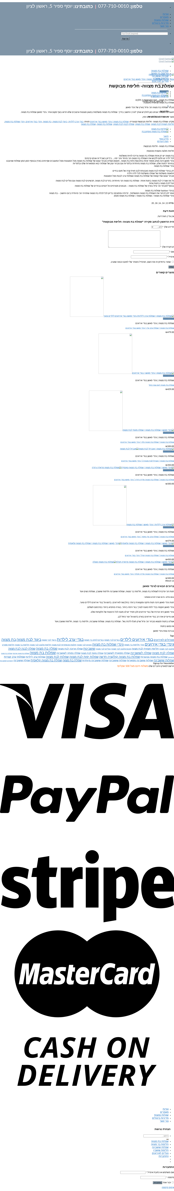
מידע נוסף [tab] (164, 139)
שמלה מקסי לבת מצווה (92, 653)
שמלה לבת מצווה (163, 653)
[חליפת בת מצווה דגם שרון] (160, 93)
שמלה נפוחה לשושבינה (68, 653)
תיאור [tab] (166, 136)
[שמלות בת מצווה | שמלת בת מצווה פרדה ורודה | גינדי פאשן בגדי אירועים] (133, 468)
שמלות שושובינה (117, 660)
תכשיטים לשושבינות (6, 661)
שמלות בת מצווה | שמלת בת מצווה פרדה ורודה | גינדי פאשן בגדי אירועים (144, 480)
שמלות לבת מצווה (57, 656)
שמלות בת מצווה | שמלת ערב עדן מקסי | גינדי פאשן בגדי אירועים (147, 537)
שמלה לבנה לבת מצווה (123, 124)
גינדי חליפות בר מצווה (134, 645)
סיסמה (170, 1177)
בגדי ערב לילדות (76, 122)
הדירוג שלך (168, 227)
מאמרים (164, 17)
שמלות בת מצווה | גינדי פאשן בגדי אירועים (143, 79)
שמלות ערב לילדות (35, 657)
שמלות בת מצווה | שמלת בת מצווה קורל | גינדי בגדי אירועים (149, 555)
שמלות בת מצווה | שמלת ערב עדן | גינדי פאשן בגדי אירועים (149, 328)
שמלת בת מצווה (88, 124)
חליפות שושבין (161, 1150)
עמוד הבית (169, 79)
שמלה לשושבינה (140, 653)
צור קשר (164, 26)
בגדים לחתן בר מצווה (94, 640)
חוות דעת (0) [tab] (163, 141)
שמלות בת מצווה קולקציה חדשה (119, 656)
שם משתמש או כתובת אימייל (160, 1172)
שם (171, 252)
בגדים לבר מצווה (112, 640)
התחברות (157, 1183)
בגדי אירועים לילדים (136, 640)
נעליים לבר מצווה (103, 649)
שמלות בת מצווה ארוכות (21, 653)
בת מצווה (47, 122)
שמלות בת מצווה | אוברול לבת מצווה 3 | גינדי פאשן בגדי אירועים (147, 461)
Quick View (168, 319)
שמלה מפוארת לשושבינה (117, 653)
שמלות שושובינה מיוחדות (95, 660)
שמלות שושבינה (160, 76)
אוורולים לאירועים (164, 640)
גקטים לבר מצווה (84, 645)
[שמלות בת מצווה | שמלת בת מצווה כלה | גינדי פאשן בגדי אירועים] (131, 430)
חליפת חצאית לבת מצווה (162, 124)
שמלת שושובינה (21, 660)
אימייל (170, 257)
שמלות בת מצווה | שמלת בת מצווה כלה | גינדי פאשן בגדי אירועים (147, 442)
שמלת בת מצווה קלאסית (46, 660)
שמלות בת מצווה (160, 71)
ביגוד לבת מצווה (60, 122)
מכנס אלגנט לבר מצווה (121, 649)
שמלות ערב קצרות (14, 657)
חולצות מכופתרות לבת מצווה (64, 645)
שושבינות (89, 648)
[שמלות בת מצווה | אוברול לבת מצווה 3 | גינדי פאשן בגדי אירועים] (147, 449)
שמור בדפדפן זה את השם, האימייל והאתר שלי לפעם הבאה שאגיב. (140, 262)
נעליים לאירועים (160, 81)
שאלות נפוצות (161, 20)
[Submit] (167, 1139)
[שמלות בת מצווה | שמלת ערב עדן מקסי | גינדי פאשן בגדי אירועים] (133, 525)
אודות (166, 14)
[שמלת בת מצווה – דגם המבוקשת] (155, 95)
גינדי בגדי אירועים (34, 122)
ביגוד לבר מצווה (49, 640)
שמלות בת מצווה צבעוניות (154, 657)
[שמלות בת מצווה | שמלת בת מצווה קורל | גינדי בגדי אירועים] (121, 543)
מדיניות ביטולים (160, 23)
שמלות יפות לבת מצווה (84, 656)
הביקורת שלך (167, 247)
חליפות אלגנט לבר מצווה (40, 645)
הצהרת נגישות (162, 1129)
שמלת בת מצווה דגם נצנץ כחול (161, 385)
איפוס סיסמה (168, 1187)
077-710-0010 (113, 6)
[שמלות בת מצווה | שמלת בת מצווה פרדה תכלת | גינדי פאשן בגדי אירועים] (133, 562)
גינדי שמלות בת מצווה (15, 122)
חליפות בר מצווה (22, 645)
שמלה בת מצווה (142, 124)
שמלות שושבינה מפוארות (140, 660)
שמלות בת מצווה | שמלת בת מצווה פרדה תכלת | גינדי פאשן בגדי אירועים (144, 574)
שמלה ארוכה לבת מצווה (70, 649)
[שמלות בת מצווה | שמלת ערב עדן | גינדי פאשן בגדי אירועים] (122, 316)
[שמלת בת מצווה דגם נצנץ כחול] (136, 373)
